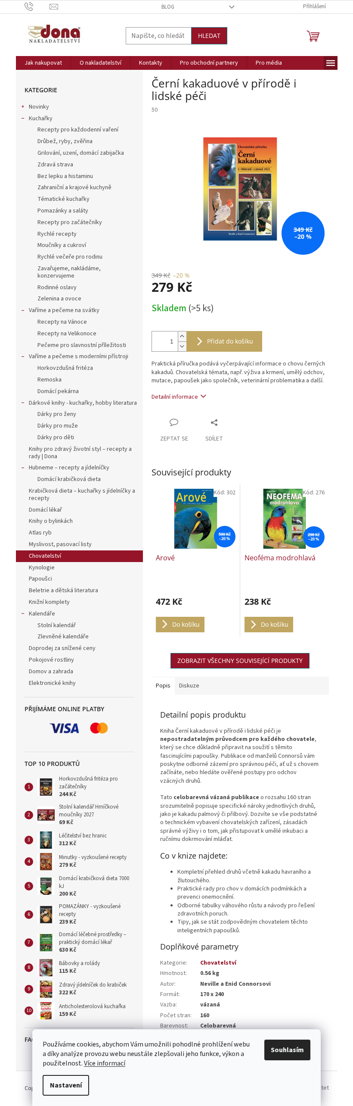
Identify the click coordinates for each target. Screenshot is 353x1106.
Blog (167, 7)
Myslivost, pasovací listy (60, 544)
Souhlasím (287, 1050)
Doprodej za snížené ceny (62, 648)
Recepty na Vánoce (62, 322)
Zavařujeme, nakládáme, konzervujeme (69, 272)
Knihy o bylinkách (51, 521)
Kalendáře (42, 613)
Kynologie (42, 567)
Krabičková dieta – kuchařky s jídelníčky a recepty (82, 495)
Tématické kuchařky (63, 199)
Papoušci (40, 579)
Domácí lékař (45, 510)
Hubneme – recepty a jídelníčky (69, 467)
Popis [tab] (163, 685)
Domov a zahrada (51, 671)
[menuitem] (43, 63)
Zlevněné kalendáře (63, 636)
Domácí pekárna (58, 391)
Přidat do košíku (230, 341)
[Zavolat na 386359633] (37, 6)
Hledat (209, 35)
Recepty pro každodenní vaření (77, 129)
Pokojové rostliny (51, 660)
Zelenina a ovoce (59, 298)
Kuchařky (41, 118)
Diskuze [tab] (189, 685)
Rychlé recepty (57, 234)
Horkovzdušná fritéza (65, 368)
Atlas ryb (40, 532)
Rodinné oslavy (57, 287)
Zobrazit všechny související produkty (240, 660)
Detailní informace (175, 397)
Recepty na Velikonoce (66, 333)
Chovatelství (45, 556)
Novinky (39, 107)
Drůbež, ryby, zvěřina (65, 141)
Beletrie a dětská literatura (63, 590)
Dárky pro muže (57, 426)
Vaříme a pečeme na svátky (64, 310)
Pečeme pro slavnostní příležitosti (81, 345)
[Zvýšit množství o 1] (182, 336)
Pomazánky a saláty (62, 210)
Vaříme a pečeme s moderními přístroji (78, 356)
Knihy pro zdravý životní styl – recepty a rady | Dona (80, 453)
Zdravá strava (55, 164)
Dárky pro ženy (56, 414)
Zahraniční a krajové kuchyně (74, 187)
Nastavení (66, 1085)
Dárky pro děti (55, 437)
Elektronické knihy (52, 683)
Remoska (49, 379)
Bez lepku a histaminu (65, 176)
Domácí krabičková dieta (69, 479)
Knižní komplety (49, 602)
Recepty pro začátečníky (69, 222)
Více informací (104, 1063)
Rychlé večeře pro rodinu (69, 257)
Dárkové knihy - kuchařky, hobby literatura (83, 403)
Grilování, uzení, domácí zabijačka (80, 153)
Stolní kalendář (56, 625)
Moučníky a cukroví (61, 245)
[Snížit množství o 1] (182, 346)
